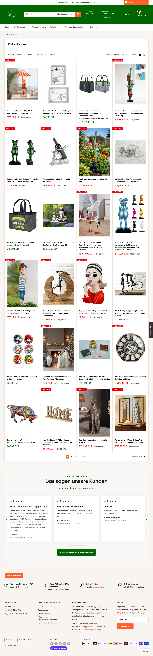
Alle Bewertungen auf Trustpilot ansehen (76, 552)
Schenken (54, 27)
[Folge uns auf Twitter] (56, 643)
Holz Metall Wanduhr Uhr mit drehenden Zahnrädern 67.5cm (130, 378)
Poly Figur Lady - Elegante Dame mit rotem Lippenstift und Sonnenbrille (93, 312)
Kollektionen (15, 35)
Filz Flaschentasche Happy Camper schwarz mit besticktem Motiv (20, 243)
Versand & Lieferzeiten (47, 623)
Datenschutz (43, 610)
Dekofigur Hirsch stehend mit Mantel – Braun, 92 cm (93, 441)
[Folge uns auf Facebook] (51, 643)
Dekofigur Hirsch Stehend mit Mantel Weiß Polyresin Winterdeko (57, 378)
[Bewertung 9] (82, 545)
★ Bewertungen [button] (151, 330)
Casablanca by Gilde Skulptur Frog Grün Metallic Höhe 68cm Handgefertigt (22, 180)
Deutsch (8, 640)
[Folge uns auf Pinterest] (64, 643)
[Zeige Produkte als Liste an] (144, 55)
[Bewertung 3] (72, 545)
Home (6, 27)
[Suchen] (78, 14)
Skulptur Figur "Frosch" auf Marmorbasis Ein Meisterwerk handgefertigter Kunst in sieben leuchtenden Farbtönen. (127, 246)
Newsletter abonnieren (138, 2)
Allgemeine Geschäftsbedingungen (47, 618)
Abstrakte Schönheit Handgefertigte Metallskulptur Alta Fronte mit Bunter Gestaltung (129, 113)
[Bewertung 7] (79, 545)
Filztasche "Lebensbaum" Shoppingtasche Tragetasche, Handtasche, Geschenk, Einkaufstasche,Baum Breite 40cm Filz (93, 114)
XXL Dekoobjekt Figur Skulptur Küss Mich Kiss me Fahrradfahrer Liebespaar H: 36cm (130, 313)
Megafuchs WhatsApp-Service (16, 613)
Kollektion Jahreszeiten (74, 27)
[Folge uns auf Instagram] (60, 643)
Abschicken (125, 626)
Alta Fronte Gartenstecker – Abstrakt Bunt (93, 180)
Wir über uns (9, 607)
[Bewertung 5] (75, 545)
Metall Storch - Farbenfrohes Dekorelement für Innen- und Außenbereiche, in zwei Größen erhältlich (91, 246)
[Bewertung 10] (84, 545)
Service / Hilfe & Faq (12, 610)
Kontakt (93, 27)
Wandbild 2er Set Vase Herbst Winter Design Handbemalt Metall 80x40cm (129, 441)
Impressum (42, 607)
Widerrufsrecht (44, 613)
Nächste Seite (137, 457)
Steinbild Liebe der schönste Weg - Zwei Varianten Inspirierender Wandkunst (58, 112)
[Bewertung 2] (70, 545)
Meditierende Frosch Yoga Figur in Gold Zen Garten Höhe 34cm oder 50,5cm (58, 243)
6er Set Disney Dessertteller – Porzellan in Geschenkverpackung (22, 378)
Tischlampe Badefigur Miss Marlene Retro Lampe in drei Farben (21, 112)
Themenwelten (38, 27)
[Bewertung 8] (80, 545)
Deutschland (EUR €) (26, 640)
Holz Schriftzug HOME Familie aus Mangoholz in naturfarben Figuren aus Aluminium (58, 442)
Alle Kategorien (19, 27)
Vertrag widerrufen (14, 575)
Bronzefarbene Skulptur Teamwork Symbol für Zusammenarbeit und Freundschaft (56, 313)
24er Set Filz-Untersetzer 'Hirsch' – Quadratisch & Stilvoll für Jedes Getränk (94, 378)
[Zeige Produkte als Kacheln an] (140, 55)
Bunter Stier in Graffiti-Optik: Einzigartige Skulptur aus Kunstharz (21, 441)
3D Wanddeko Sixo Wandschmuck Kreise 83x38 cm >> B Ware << (128, 180)
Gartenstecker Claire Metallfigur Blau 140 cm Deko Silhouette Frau (21, 312)
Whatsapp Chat (98, 587)
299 (84, 457)
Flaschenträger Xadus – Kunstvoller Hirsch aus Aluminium (56, 180)
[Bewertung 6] (77, 545)
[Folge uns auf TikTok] (68, 643)
